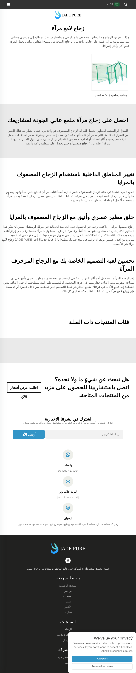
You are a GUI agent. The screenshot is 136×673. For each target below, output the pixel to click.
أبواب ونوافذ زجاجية (68, 634)
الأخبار (68, 606)
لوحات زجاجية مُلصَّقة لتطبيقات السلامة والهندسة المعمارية (91, 95)
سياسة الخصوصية (68, 657)
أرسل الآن (28, 434)
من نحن (68, 591)
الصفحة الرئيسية (68, 585)
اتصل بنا (68, 612)
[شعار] (68, 14)
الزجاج (68, 629)
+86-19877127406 (68, 470)
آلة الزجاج (68, 640)
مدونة (68, 662)
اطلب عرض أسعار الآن (24, 389)
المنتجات (68, 596)
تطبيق (68, 601)
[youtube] (68, 560)
